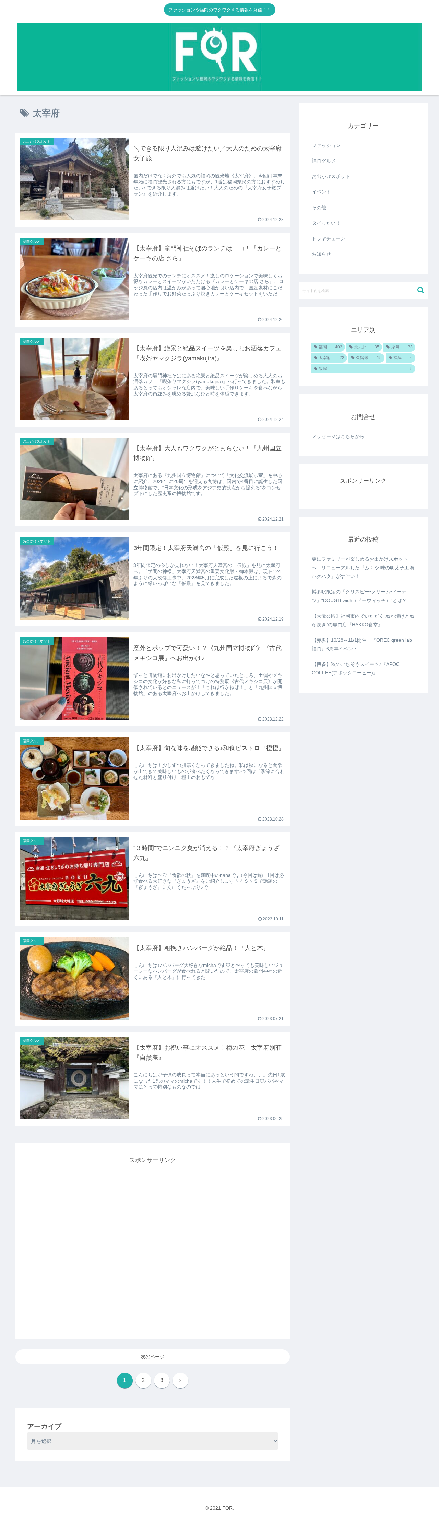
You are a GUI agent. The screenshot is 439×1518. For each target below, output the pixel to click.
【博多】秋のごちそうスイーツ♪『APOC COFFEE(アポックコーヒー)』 (356, 668)
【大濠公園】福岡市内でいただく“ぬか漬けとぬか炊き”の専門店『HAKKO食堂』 (363, 620)
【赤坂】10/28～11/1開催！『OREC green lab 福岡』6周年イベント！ (362, 644)
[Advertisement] (152, 1241)
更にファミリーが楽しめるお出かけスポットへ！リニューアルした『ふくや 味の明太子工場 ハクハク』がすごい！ (363, 567)
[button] (421, 290)
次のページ (153, 1356)
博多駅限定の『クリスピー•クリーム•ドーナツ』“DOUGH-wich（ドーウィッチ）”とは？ (359, 596)
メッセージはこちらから (338, 436)
